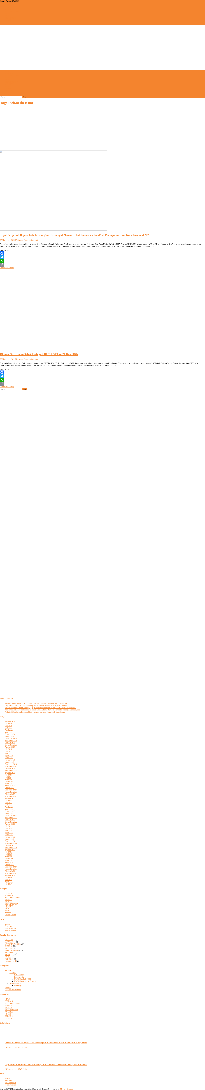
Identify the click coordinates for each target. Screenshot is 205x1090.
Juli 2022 (8, 826)
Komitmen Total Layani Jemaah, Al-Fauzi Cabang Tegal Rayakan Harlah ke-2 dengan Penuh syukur (42, 710)
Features (8, 970)
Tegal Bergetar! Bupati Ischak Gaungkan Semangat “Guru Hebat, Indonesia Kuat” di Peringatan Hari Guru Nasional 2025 (75, 235)
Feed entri (8, 926)
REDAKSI (9, 88)
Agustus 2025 (10, 747)
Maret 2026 (9, 732)
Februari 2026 (10, 734)
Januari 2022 (9, 839)
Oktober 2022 (10, 820)
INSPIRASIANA (11, 18)
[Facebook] (102, 253)
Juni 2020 (8, 880)
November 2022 (11, 818)
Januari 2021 (9, 865)
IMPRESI (8, 14)
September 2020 (11, 873)
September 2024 (11, 771)
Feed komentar (10, 928)
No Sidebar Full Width (22, 979)
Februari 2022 (10, 837)
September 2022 (11, 822)
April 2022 (9, 833)
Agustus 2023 (10, 798)
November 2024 (11, 766)
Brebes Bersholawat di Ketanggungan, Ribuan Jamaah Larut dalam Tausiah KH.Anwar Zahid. (40, 708)
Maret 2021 (9, 860)
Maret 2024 (9, 783)
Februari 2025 (10, 760)
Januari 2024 (9, 788)
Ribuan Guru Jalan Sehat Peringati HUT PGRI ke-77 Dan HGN (39, 354)
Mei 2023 (8, 805)
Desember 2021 (11, 841)
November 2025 (11, 741)
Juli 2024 (8, 775)
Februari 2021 (10, 863)
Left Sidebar (18, 975)
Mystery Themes (66, 1089)
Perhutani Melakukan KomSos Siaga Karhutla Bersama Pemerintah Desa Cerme (35, 712)
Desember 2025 (11, 738)
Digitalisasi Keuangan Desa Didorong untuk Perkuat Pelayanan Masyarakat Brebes (36, 706)
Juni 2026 (8, 726)
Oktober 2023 (10, 794)
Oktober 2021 (10, 845)
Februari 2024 (10, 786)
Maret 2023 (9, 809)
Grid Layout (18, 985)
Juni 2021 (8, 854)
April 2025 (9, 756)
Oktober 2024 (10, 768)
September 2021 (11, 848)
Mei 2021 (8, 856)
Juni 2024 (8, 777)
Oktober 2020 (10, 871)
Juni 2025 (8, 751)
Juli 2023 (8, 800)
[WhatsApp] (102, 261)
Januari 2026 (9, 736)
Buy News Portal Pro (13, 990)
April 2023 (9, 807)
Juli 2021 (8, 852)
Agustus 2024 (10, 773)
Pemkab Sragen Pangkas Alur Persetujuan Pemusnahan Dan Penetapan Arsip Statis (36, 703)
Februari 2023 (10, 811)
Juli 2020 (8, 878)
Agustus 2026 (10, 721)
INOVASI (8, 16)
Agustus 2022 (10, 824)
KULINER (9, 20)
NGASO (8, 22)
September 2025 (11, 745)
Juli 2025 (8, 749)
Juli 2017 (8, 884)
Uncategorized (10, 915)
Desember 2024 (11, 764)
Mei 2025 (8, 753)
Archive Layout (15, 983)
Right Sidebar (19, 977)
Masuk (7, 924)
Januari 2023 (9, 813)
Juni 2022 (8, 828)
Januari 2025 (9, 762)
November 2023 (11, 792)
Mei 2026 (8, 728)
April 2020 (9, 882)
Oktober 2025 (10, 743)
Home (7, 5)
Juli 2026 (8, 723)
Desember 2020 (11, 867)
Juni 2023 (8, 803)
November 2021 (11, 843)
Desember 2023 (11, 790)
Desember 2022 (11, 815)
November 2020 (11, 869)
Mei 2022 (8, 830)
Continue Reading (7, 268)
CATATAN (9, 24)
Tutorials (8, 988)
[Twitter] (102, 257)
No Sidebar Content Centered (25, 981)
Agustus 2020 (10, 875)
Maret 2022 (9, 835)
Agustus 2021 (10, 850)
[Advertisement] (102, 51)
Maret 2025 (9, 758)
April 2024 (9, 781)
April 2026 (9, 730)
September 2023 (11, 796)
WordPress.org (10, 930)
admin (21, 240)
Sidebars (12, 973)
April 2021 (9, 858)
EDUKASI (9, 9)
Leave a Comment (31, 240)
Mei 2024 (8, 779)
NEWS (7, 7)
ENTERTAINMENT (13, 11)
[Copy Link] (102, 265)
